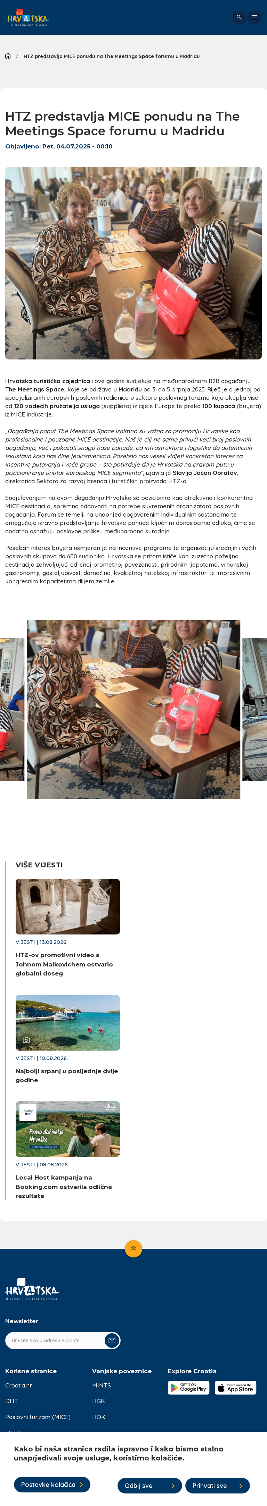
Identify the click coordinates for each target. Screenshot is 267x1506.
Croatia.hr (18, 1385)
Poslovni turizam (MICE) (38, 1416)
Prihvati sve (210, 1486)
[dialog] (133, 1469)
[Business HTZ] (28, 17)
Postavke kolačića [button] (48, 1485)
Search (239, 17)
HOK (98, 1416)
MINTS (101, 1385)
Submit (112, 1340)
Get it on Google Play (189, 1388)
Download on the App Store (236, 1388)
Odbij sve (139, 1486)
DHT (11, 1400)
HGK (98, 1400)
